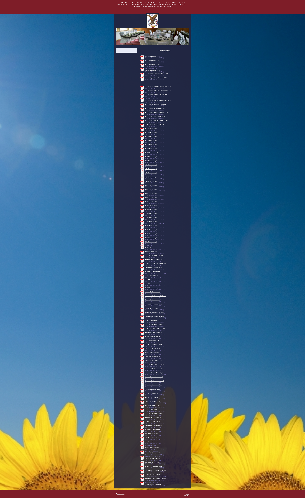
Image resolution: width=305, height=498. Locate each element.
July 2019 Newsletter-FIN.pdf (153, 340)
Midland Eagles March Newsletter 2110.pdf (157, 78)
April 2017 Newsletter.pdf (152, 447)
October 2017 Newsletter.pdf (152, 421)
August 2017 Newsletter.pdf (152, 429)
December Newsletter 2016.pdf (153, 466)
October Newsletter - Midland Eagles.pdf (156, 124)
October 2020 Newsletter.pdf (152, 300)
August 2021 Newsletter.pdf (152, 271)
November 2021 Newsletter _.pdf (154, 259)
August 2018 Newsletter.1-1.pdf (153, 385)
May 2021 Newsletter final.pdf (153, 284)
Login (187, 494)
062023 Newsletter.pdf (151, 189)
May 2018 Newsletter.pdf (151, 397)
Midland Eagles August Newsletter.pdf (155, 104)
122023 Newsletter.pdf (151, 165)
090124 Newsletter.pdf (151, 128)
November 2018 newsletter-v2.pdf (154, 373)
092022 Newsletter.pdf (151, 226)
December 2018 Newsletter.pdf (153, 369)
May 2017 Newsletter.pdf (151, 442)
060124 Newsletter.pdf (151, 140)
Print (118, 494)
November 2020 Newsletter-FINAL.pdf (155, 296)
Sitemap (123, 494)
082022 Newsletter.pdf (151, 230)
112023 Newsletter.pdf (151, 169)
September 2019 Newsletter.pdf (153, 332)
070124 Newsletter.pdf (151, 136)
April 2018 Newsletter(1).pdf (153, 401)
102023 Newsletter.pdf (151, 173)
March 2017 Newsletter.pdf (152, 453)
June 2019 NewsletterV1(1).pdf (153, 344)
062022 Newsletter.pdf (151, 238)
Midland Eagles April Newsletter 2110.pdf (156, 74)
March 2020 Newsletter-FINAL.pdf (154, 312)
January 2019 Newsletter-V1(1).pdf (154, 365)
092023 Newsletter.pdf (151, 177)
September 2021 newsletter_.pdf (153, 267)
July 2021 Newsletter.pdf (151, 276)
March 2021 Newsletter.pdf (152, 292)
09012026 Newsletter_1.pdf (152, 56)
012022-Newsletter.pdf (151, 251)
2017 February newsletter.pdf (153, 458)
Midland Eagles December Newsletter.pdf (156, 120)
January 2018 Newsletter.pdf (152, 409)
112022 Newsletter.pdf (151, 217)
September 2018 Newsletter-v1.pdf (154, 381)
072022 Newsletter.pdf (151, 234)
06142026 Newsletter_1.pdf (152, 70)
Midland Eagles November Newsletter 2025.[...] (158, 90)
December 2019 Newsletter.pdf (153, 324)
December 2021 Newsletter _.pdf (154, 255)
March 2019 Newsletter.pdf (152, 357)
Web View (186, 495)
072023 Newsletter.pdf (151, 181)
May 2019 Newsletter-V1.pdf (152, 348)
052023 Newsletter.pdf (151, 193)
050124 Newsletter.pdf (151, 144)
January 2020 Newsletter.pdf (152, 320)
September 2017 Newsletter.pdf (153, 425)
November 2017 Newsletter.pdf (153, 417)
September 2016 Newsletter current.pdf (155, 478)
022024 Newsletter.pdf (151, 157)
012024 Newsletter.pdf (151, 161)
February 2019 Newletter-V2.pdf (153, 361)
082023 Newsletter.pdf (151, 185)
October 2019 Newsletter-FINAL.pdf (155, 328)
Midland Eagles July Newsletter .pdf (155, 108)
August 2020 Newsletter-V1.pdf (153, 304)
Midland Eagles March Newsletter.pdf (155, 116)
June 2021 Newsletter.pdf (152, 280)
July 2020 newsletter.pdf (151, 308)
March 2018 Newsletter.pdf (152, 405)
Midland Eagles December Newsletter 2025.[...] (158, 86)
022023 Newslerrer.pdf (151, 205)
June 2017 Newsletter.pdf (152, 438)
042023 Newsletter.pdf (151, 197)
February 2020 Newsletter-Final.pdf (154, 316)
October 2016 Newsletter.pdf (152, 474)
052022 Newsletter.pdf (151, 242)
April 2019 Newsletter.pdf (152, 352)
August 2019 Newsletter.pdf (152, 336)
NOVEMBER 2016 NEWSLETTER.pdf (155, 470)
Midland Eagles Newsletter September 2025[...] (158, 100)
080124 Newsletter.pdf (151, 132)
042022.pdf (148, 248)
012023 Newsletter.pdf (151, 209)
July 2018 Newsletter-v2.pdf (152, 389)
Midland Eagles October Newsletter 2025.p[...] (157, 94)
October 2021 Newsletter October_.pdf (155, 263)
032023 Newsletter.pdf (151, 201)
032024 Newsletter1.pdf (151, 153)
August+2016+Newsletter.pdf (153, 484)
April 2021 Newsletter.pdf (152, 288)
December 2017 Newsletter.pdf (153, 413)
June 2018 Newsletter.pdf (152, 393)
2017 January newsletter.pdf (152, 462)
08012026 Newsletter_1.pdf (152, 60)
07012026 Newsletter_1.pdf (152, 64)
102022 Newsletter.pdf (151, 221)
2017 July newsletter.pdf (151, 433)
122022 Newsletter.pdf (151, 213)
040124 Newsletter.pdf (151, 149)
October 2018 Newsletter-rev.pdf (154, 377)
